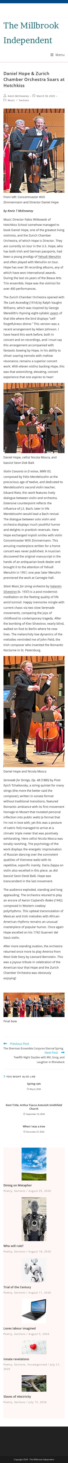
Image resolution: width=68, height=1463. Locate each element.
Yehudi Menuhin (49, 257)
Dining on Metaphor (17, 1185)
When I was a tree (34, 1126)
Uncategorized (37, 1364)
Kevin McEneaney (18, 96)
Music (11, 100)
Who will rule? (13, 1246)
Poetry (7, 1190)
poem (54, 313)
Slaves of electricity (17, 1396)
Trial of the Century (17, 1287)
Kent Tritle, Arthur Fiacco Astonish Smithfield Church (34, 1107)
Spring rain (34, 1084)
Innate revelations (16, 1359)
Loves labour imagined (19, 1328)
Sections (24, 100)
